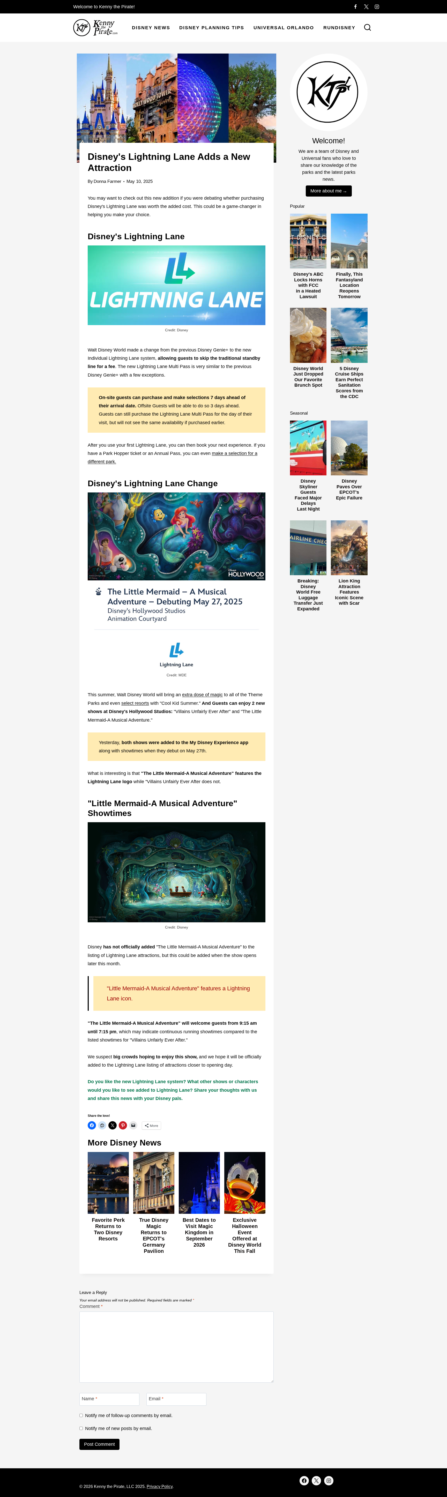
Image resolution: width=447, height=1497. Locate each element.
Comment (91, 1306)
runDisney (339, 27)
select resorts (135, 703)
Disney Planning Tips (211, 27)
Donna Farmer (107, 181)
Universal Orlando (284, 27)
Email (156, 1399)
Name (89, 1399)
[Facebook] (355, 6)
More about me (326, 190)
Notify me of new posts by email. (118, 1428)
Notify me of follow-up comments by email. (129, 1415)
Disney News (151, 27)
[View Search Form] (367, 27)
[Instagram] (377, 6)
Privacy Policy (160, 1486)
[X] (366, 6)
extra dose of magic (202, 694)
